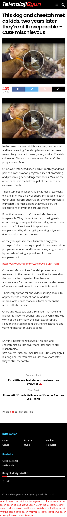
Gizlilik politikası (10, 460)
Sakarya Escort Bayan (31, 504)
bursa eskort (52, 501)
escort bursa (13, 504)
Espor (5, 440)
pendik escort (29, 508)
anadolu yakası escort (11, 501)
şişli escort (12, 515)
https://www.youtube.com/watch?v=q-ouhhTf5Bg (31, 263)
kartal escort (43, 508)
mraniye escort (7, 511)
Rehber (50, 440)
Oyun (27, 444)
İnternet (29, 440)
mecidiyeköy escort (29, 515)
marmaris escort (37, 511)
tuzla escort (49, 504)
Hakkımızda (8, 465)
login (12, 411)
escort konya (52, 511)
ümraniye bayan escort (34, 501)
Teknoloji (51, 444)
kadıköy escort (57, 508)
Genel (5, 444)
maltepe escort (14, 508)
